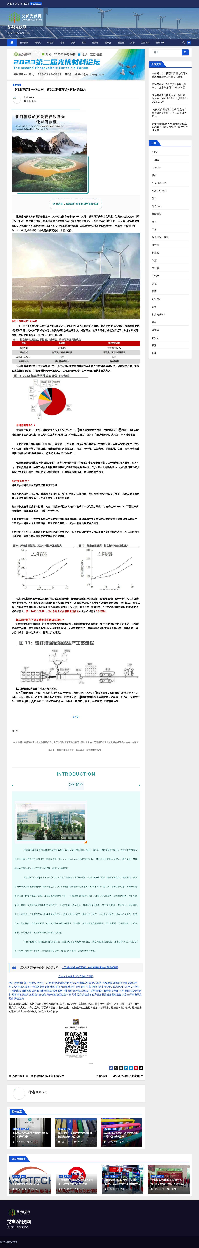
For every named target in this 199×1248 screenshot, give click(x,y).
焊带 (131, 994)
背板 (62, 42)
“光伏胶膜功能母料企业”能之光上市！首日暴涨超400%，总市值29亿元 (169, 112)
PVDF (130, 986)
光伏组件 (18, 983)
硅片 (26, 983)
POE (120, 986)
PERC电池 (63, 983)
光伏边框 (16, 990)
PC (110, 986)
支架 (47, 986)
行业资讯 (24, 42)
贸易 (79, 994)
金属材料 (62, 990)
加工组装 (61, 994)
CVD (14, 986)
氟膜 (57, 986)
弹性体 (95, 42)
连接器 (121, 42)
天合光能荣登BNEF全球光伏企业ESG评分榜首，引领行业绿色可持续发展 (170, 126)
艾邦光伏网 (17, 27)
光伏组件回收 (159, 183)
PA (125, 986)
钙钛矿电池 (76, 983)
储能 (154, 175)
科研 (68, 994)
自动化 (42, 994)
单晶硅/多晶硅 (159, 191)
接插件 (28, 986)
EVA (115, 986)
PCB (121, 990)
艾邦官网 (145, 42)
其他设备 (116, 994)
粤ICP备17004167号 (8, 1242)
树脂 (29, 990)
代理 (74, 994)
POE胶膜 (107, 983)
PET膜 (63, 986)
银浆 (80, 990)
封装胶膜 (117, 983)
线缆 (49, 990)
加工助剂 (33, 994)
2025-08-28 (21, 1189)
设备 (154, 307)
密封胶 (35, 990)
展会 (132, 42)
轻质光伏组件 (159, 314)
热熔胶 (86, 990)
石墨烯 (107, 990)
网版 (14, 994)
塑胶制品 (129, 990)
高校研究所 (23, 994)
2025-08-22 (113, 1189)
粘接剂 (71, 986)
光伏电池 (51, 994)
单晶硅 (40, 983)
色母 (54, 990)
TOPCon (156, 167)
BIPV (154, 152)
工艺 (154, 229)
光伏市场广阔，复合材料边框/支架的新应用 (38, 1076)
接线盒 (108, 42)
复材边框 (156, 214)
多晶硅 (125, 994)
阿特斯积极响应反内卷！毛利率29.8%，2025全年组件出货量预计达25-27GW (170, 98)
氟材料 (84, 986)
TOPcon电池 (51, 983)
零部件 (114, 990)
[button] (183, 42)
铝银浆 (99, 990)
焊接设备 (86, 994)
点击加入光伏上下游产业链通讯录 (75, 976)
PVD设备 (97, 983)
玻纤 (75, 990)
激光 (21, 998)
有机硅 (43, 990)
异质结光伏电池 (160, 237)
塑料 (84, 42)
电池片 (38, 42)
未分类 (155, 268)
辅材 (24, 990)
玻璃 (52, 986)
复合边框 (17, 85)
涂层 (78, 986)
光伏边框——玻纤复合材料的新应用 (118, 1076)
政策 (154, 260)
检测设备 (106, 994)
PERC (155, 160)
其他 (16, 998)
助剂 (70, 990)
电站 (11, 983)
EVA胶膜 (87, 983)
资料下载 (160, 42)
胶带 (93, 990)
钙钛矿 (50, 42)
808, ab (32, 97)
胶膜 (73, 42)
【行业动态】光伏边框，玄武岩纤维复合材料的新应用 (90, 967)
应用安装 (93, 986)
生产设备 (96, 994)
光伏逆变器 (38, 986)
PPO (106, 986)
